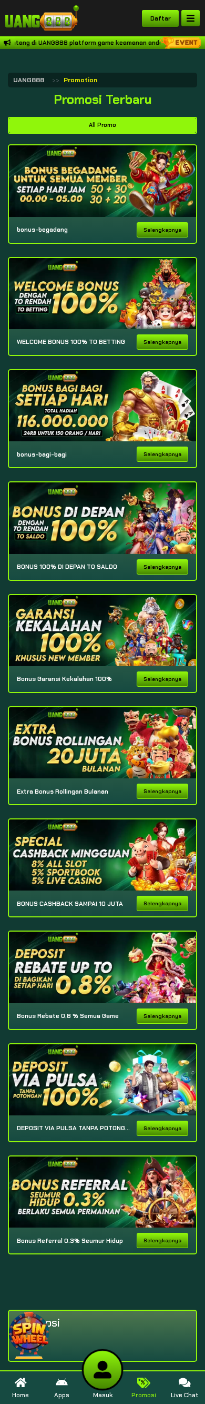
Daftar (160, 18)
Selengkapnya (162, 229)
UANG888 (28, 80)
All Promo (102, 124)
